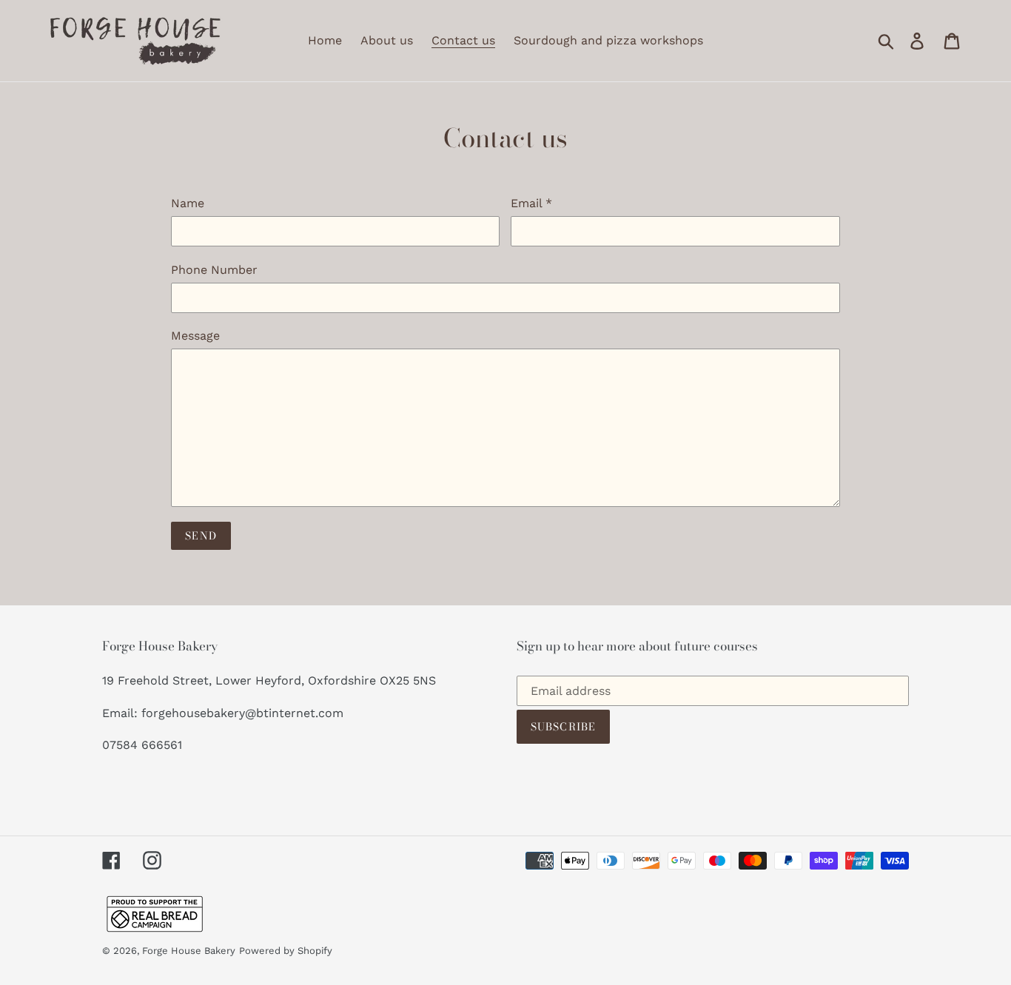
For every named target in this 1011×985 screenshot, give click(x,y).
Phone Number (214, 270)
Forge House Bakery (188, 950)
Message (195, 336)
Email (531, 203)
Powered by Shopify (285, 950)
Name (187, 203)
